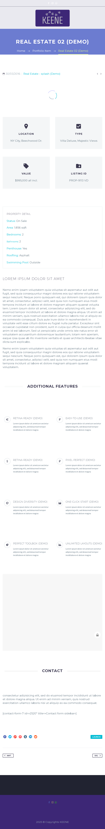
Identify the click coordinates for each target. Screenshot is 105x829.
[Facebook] (49, 3)
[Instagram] (52, 3)
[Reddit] (35, 736)
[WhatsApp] (56, 3)
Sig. (96, 755)
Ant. (9, 755)
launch (96, 737)
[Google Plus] (15, 736)
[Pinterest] (20, 736)
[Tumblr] (25, 736)
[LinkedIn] (30, 736)
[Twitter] (10, 736)
